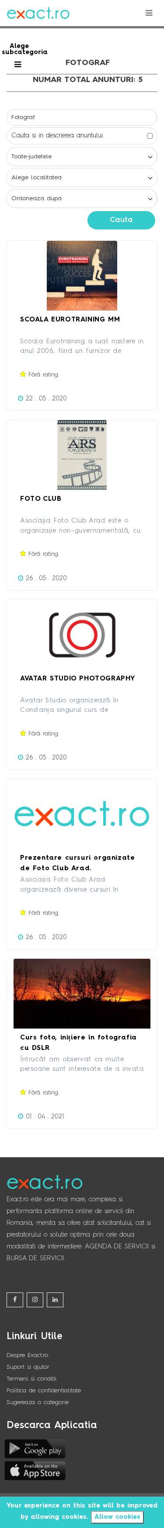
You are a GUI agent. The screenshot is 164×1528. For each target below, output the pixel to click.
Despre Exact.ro (27, 1355)
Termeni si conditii (31, 1379)
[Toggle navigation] (148, 13)
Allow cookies (117, 1517)
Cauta (121, 220)
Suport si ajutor (28, 1367)
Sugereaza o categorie (38, 1402)
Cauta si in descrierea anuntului (57, 136)
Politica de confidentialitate (44, 1391)
